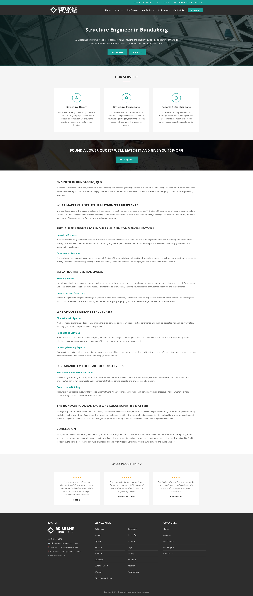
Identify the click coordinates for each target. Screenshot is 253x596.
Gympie (98, 541)
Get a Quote (127, 159)
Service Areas (163, 10)
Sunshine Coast (101, 565)
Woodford (132, 559)
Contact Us (178, 10)
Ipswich (98, 535)
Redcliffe (98, 547)
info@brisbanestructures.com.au (190, 2)
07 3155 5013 (164, 2)
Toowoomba (133, 572)
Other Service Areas (103, 578)
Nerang (131, 553)
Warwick (98, 572)
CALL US (137, 52)
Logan (130, 547)
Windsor (131, 565)
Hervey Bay (132, 535)
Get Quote (195, 10)
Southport (99, 559)
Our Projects (148, 10)
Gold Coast (99, 529)
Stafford (98, 553)
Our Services (132, 10)
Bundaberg (132, 529)
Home (108, 10)
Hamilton (131, 541)
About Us (119, 10)
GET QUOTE (117, 52)
